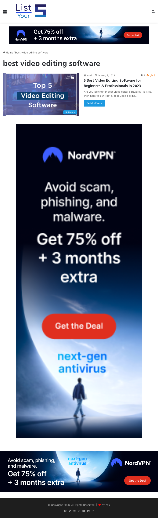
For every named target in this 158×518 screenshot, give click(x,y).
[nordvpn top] (79, 34)
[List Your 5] (31, 11)
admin (90, 75)
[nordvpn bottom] (79, 471)
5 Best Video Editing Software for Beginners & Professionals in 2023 (112, 83)
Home (9, 52)
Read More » (94, 103)
